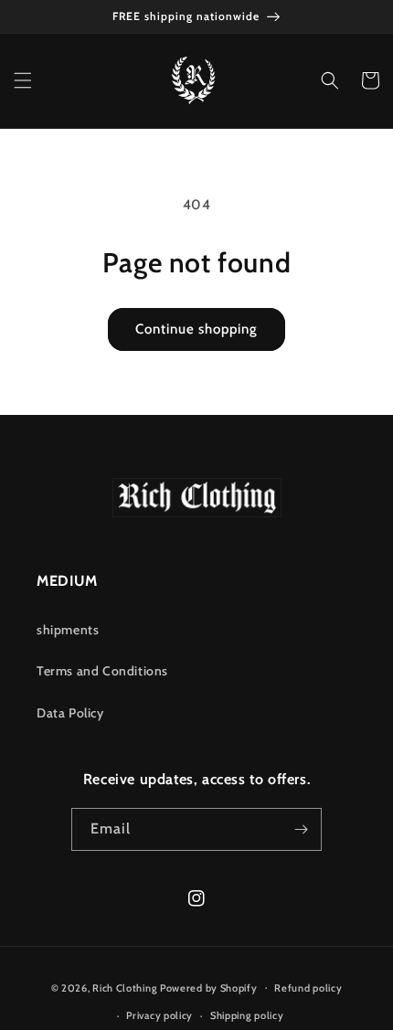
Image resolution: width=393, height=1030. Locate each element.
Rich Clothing (124, 987)
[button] (23, 80)
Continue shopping (196, 329)
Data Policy (70, 713)
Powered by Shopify (209, 987)
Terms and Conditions (102, 671)
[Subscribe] (301, 829)
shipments (68, 629)
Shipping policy (247, 1015)
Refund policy (308, 988)
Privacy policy (159, 1015)
